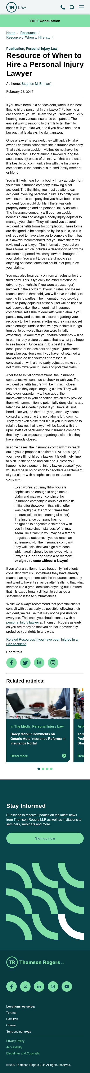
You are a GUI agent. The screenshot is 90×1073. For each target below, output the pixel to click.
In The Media (20, 726)
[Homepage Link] (45, 962)
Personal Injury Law (41, 48)
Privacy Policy (15, 1041)
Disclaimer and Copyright (23, 1053)
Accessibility (14, 1047)
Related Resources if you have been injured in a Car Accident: (42, 641)
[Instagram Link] (53, 986)
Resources (28, 32)
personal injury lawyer (22, 622)
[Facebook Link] (11, 986)
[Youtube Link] (66, 986)
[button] (38, 769)
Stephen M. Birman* (36, 83)
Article (83, 726)
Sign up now (45, 838)
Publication (15, 48)
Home (10, 32)
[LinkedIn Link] (39, 986)
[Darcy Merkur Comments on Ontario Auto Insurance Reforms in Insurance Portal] (38, 704)
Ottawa (11, 1025)
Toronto (11, 1012)
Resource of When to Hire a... (28, 37)
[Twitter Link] (25, 986)
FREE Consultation (45, 20)
